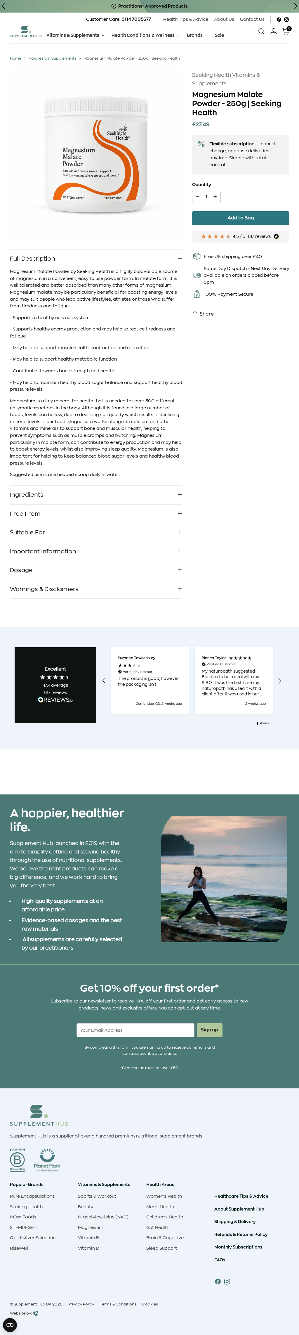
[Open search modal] (261, 31)
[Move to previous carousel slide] (271, 775)
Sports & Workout (97, 1196)
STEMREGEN (23, 1227)
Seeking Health (26, 1207)
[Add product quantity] (215, 197)
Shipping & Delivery (235, 1221)
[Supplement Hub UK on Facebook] (278, 19)
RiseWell (19, 1248)
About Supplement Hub (239, 1209)
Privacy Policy (81, 1304)
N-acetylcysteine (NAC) (103, 1217)
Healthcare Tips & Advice (241, 1196)
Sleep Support (161, 1248)
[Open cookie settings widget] (10, 1325)
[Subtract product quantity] (197, 197)
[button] (104, 681)
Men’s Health (160, 1207)
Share (207, 313)
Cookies (150, 1304)
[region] (191, 680)
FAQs (219, 1260)
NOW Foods (23, 1217)
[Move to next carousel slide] (284, 774)
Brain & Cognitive (165, 1238)
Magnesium (90, 1227)
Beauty (85, 1207)
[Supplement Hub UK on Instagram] (286, 19)
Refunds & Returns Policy (241, 1234)
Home (15, 58)
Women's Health (164, 1196)
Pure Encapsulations (32, 1196)
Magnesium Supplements (52, 58)
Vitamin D (88, 1248)
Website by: (21, 1313)
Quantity (201, 184)
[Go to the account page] (273, 31)
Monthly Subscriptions (238, 1247)
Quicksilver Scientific (33, 1238)
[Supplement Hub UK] (26, 31)
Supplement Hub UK (32, 1304)
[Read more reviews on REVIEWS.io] (55, 700)
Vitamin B (88, 1238)
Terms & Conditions (118, 1304)
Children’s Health (164, 1217)
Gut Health (157, 1227)
